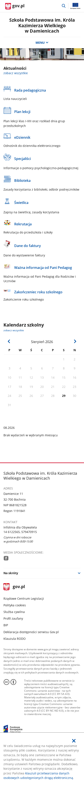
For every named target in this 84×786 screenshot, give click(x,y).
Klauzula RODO (14, 639)
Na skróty (10, 573)
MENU (40, 43)
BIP (5, 625)
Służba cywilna (14, 612)
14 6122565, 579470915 (20, 532)
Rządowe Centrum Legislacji (23, 598)
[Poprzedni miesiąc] (9, 341)
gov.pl (18, 587)
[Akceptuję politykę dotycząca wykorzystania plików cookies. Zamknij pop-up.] (74, 741)
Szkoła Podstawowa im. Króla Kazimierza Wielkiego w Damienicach (42, 25)
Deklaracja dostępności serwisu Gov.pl (31, 632)
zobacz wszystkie (15, 73)
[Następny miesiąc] (75, 341)
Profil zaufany (13, 618)
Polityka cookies (14, 605)
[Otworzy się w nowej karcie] (6, 558)
